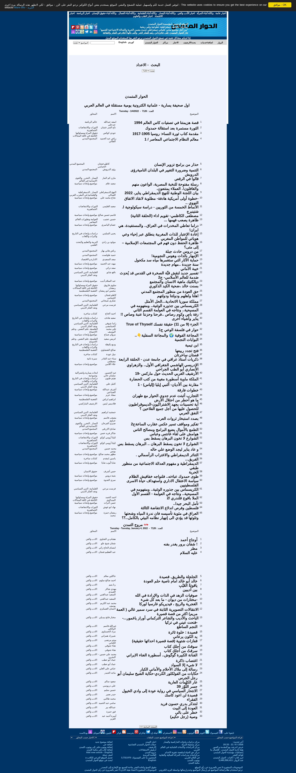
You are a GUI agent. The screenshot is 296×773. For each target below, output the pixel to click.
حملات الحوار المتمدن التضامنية (142, 744)
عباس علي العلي (107, 668)
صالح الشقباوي (108, 350)
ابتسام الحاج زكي (107, 547)
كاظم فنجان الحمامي (103, 165)
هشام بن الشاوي (108, 539)
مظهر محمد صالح (107, 454)
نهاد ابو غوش (109, 507)
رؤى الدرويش (109, 169)
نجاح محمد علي (108, 197)
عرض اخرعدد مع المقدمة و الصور (228, 747)
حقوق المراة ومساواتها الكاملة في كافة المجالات (85, 134)
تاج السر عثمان (108, 127)
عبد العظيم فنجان (107, 552)
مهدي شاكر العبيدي (110, 590)
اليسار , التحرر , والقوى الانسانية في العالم (86, 179)
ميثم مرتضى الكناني (110, 641)
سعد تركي (111, 268)
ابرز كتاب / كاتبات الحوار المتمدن (228, 757)
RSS (179, 733)
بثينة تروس (110, 475)
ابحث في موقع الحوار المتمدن (99, 760)
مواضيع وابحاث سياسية (85, 183)
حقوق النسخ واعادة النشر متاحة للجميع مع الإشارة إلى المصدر (128, 767)
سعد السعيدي (109, 259)
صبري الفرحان (108, 423)
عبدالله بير (111, 707)
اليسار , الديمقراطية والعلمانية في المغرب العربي (84, 193)
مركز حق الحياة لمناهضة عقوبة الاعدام (182, 752)
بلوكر (119, 733)
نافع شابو (111, 272)
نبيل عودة (111, 354)
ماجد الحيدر (110, 672)
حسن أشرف (110, 471)
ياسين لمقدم (109, 458)
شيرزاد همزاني (108, 635)
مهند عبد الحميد (108, 263)
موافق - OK (279, 4)
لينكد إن (154, 733)
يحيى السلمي (109, 233)
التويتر (202, 733)
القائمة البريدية (149, 755)
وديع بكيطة (110, 344)
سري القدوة (110, 480)
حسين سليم (110, 690)
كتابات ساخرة (90, 313)
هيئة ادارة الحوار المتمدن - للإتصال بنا (226, 749)
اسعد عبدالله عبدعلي (110, 123)
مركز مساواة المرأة (191, 744)
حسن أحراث (110, 502)
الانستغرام (168, 733)
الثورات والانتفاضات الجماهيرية (88, 128)
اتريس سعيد (110, 338)
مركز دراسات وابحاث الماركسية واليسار (182, 742)
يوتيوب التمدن (193, 760)
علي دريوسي (109, 685)
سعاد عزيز (111, 395)
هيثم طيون (110, 378)
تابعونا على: (229, 733)
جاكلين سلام (110, 576)
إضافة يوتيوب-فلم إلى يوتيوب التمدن (96, 747)
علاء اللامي (110, 364)
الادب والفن (91, 539)
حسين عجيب (109, 219)
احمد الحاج (110, 313)
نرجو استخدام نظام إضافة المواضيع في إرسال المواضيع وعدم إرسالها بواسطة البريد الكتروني (201, 770)
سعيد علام (111, 183)
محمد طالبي (109, 698)
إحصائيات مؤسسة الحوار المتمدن (228, 752)
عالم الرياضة (91, 122)
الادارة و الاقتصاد (89, 259)
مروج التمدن (133, 525)
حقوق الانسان (90, 471)
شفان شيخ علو (108, 543)
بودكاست (83, 733)
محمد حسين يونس (110, 450)
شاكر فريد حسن (108, 433)
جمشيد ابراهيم (109, 412)
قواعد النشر (238, 755)
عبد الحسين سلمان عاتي (110, 374)
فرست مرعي (109, 305)
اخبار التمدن (151, 742)
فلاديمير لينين (109, 403)
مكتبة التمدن (194, 763)
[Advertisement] (148, 82)
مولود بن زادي (109, 242)
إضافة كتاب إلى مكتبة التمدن (100, 749)
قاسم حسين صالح (107, 215)
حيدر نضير (111, 694)
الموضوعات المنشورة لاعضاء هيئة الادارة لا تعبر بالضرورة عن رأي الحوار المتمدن (120, 770)
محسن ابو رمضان (107, 290)
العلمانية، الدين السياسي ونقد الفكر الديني (86, 273)
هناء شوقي (110, 645)
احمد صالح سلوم (107, 580)
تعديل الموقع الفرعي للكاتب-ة (99, 757)
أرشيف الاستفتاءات (147, 749)
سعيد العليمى (109, 206)
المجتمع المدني (89, 138)
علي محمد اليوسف (111, 330)
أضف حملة (108, 755)
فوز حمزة (111, 711)
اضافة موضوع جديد (104, 742)
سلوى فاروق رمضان (110, 286)
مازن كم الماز (109, 178)
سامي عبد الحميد (107, 703)
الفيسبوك (214, 733)
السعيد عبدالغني (108, 594)
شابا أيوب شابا (108, 462)
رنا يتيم (112, 584)
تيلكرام (142, 733)
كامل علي (111, 383)
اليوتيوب (191, 733)
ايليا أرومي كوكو (108, 437)
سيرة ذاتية (92, 358)
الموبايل (97, 733)
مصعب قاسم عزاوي (110, 419)
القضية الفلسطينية (88, 290)
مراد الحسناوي (108, 631)
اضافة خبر (108, 744)
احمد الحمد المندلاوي (110, 498)
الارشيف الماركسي (87, 403)
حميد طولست (109, 255)
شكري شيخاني (108, 300)
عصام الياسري (108, 224)
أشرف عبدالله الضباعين (109, 390)
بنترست (130, 733)
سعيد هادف (110, 318)
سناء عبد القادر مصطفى (108, 360)
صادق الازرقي (109, 428)
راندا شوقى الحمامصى (110, 324)
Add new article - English (99, 752)
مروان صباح (110, 334)
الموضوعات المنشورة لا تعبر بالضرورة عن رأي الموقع (219, 767)
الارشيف (152, 747)
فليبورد (108, 733)
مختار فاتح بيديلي (107, 617)
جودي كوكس (109, 133)
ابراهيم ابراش (109, 399)
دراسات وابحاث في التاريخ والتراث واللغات (85, 234)
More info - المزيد (24, 7)
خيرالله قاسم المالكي (109, 627)
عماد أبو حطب (109, 659)
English (152, 760)
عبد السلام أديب (108, 281)
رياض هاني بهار (108, 250)
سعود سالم (110, 681)
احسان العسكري (108, 608)
